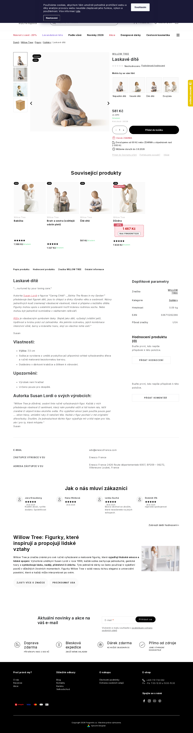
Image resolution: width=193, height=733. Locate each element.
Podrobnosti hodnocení (153, 65)
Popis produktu (21, 269)
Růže (16, 318)
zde (78, 11)
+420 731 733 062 (155, 680)
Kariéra (60, 686)
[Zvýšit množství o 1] (123, 130)
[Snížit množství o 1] (116, 130)
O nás (16, 680)
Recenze (17, 683)
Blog (58, 680)
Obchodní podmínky (109, 680)
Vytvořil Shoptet (98, 726)
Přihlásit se (145, 619)
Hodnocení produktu (44, 269)
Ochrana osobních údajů (111, 683)
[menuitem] (26, 35)
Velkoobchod (63, 689)
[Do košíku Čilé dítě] (96, 248)
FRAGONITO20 (129, 233)
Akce (15, 686)
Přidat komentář (155, 398)
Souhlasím (140, 7)
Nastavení (52, 18)
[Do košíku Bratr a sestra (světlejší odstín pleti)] (63, 255)
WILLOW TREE (120, 53)
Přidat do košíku (154, 130)
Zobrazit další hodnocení (163, 525)
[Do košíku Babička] (30, 252)
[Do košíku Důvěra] (129, 252)
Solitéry (173, 300)
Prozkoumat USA (64, 582)
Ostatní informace (94, 269)
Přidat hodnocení (151, 360)
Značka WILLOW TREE (69, 269)
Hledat (54, 23)
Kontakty (60, 683)
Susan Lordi (30, 295)
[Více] (177, 35)
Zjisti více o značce (31, 582)
